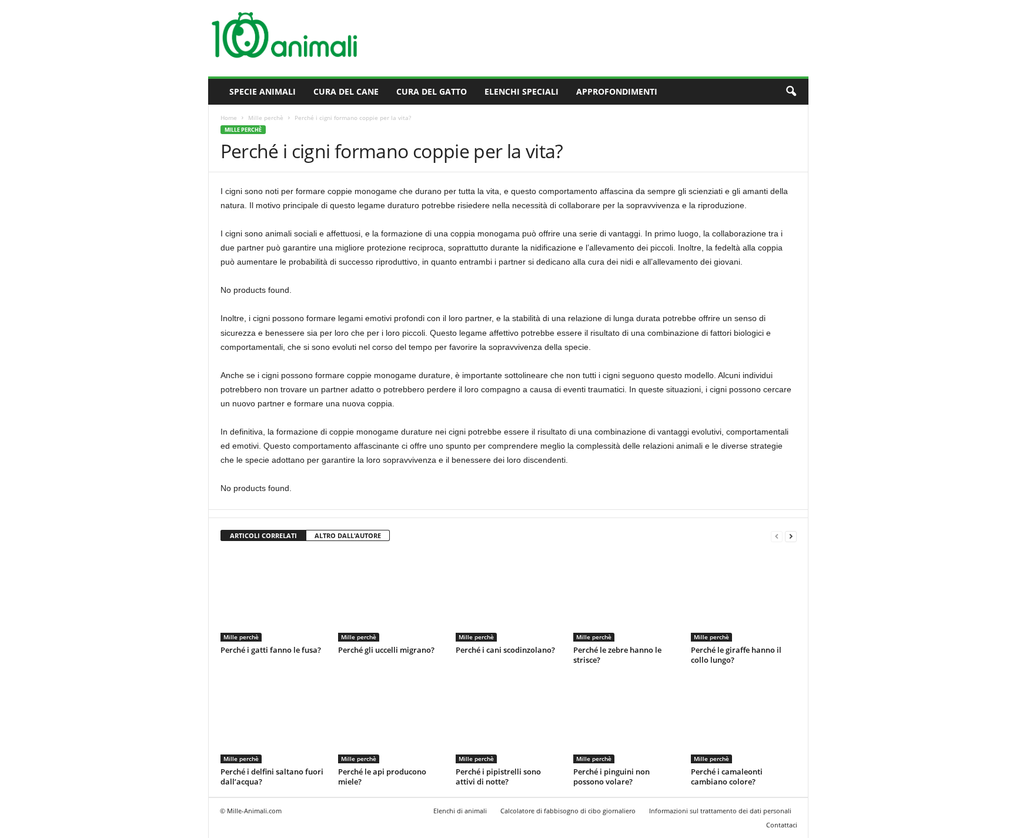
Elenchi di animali (460, 810)
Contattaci (781, 824)
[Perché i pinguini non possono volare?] (626, 719)
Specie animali (262, 91)
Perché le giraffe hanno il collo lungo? (736, 655)
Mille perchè (265, 117)
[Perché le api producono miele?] (391, 719)
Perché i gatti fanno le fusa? (270, 650)
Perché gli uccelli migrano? (386, 650)
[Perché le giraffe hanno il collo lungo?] (744, 597)
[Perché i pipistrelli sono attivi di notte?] (509, 719)
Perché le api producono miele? (382, 776)
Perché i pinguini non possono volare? (611, 776)
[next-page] (791, 536)
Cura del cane (346, 91)
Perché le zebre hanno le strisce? (617, 655)
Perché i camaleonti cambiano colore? (727, 776)
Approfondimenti (616, 91)
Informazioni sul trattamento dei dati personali (720, 810)
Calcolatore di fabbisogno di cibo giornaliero (568, 810)
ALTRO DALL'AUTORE (348, 535)
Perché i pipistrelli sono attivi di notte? (498, 776)
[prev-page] (777, 536)
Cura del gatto (431, 91)
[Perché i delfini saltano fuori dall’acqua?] (273, 719)
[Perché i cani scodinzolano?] (509, 597)
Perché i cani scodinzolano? (505, 650)
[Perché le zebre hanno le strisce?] (626, 597)
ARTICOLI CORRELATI (263, 535)
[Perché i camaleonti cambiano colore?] (744, 719)
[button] (791, 92)
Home (228, 117)
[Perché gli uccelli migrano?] (391, 597)
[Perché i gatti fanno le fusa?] (273, 597)
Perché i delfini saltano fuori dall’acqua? (271, 776)
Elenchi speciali (521, 91)
